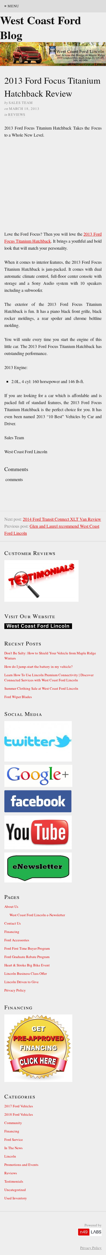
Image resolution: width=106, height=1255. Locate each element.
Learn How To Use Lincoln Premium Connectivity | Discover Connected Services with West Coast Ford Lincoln (48, 677)
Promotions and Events (21, 1164)
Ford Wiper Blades (18, 696)
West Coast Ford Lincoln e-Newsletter (37, 914)
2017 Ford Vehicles (18, 1106)
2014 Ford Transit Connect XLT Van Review (62, 519)
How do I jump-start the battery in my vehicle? (38, 666)
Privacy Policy (15, 990)
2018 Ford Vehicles (18, 1114)
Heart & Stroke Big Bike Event (27, 965)
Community (13, 1122)
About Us (11, 906)
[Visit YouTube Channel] (53, 832)
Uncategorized (15, 1189)
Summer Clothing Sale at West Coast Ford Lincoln (41, 688)
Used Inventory (15, 1198)
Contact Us (12, 923)
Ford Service (13, 1139)
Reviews (16, 114)
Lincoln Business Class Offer (25, 973)
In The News (13, 1147)
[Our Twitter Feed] (53, 741)
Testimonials (13, 1181)
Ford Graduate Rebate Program (26, 956)
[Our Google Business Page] (53, 776)
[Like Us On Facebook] (53, 801)
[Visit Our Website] (53, 626)
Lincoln (10, 1156)
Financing (11, 931)
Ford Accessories (16, 940)
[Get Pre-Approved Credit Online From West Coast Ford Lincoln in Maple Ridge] (53, 1048)
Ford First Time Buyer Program (27, 948)
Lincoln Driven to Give (21, 981)
